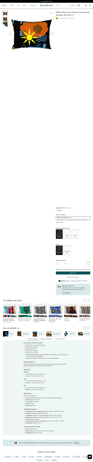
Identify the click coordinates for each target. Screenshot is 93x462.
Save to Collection (73, 277)
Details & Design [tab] (32, 339)
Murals (11, 5)
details (50, 1)
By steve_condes (67, 320)
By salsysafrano (36, 321)
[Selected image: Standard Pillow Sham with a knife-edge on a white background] (5, 13)
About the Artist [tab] (60, 339)
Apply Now (76, 443)
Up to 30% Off (44, 1)
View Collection (66, 292)
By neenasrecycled (82, 320)
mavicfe (65, 18)
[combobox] (73, 5)
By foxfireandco (51, 321)
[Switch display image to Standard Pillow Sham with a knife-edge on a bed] (5, 18)
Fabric (24, 5)
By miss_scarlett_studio (7, 321)
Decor (18, 5)
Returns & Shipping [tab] (46, 339)
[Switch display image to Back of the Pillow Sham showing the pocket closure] (5, 24)
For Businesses (32, 5)
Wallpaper (4, 5)
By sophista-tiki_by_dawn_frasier (24, 320)
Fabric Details (60, 222)
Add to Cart (73, 273)
